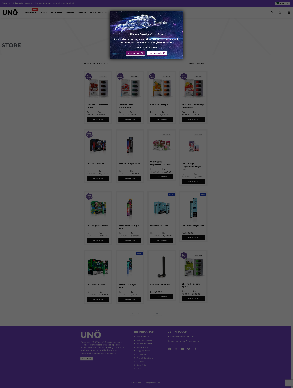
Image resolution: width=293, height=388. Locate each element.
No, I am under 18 (157, 53)
